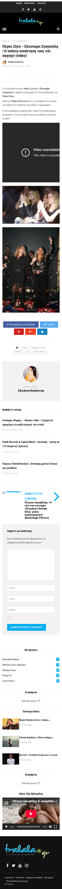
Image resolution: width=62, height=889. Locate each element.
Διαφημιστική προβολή (34, 878)
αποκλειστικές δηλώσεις (14, 665)
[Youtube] (34, 9)
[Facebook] (7, 865)
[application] (31, 814)
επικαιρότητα (19, 41)
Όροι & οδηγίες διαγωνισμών (17, 881)
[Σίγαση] (50, 826)
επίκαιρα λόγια (9, 670)
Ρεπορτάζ (41, 3)
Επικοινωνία (9, 878)
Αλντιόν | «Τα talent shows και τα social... (39, 755)
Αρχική (19, 3)
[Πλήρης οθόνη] (55, 826)
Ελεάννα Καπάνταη (15, 62)
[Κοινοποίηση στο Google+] (30, 332)
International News (10, 659)
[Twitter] (13, 865)
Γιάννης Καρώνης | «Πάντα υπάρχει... (36, 737)
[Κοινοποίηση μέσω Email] (42, 332)
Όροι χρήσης (49, 878)
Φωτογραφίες (40, 352)
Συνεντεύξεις (29, 3)
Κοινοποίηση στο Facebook (22, 324)
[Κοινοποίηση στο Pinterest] (19, 332)
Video (24, 348)
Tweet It (50, 324)
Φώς (27, 352)
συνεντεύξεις (8, 681)
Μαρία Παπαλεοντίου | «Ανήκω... (34, 720)
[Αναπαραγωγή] (6, 826)
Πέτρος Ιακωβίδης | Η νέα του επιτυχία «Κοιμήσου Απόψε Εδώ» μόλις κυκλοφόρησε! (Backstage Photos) (38, 510)
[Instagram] (40, 9)
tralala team (19, 878)
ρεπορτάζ (6, 675)
